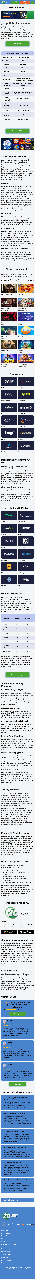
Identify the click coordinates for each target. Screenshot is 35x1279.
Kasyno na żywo (12, 280)
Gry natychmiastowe (22, 280)
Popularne (4, 280)
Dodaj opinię (17, 1014)
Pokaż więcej (17, 1084)
